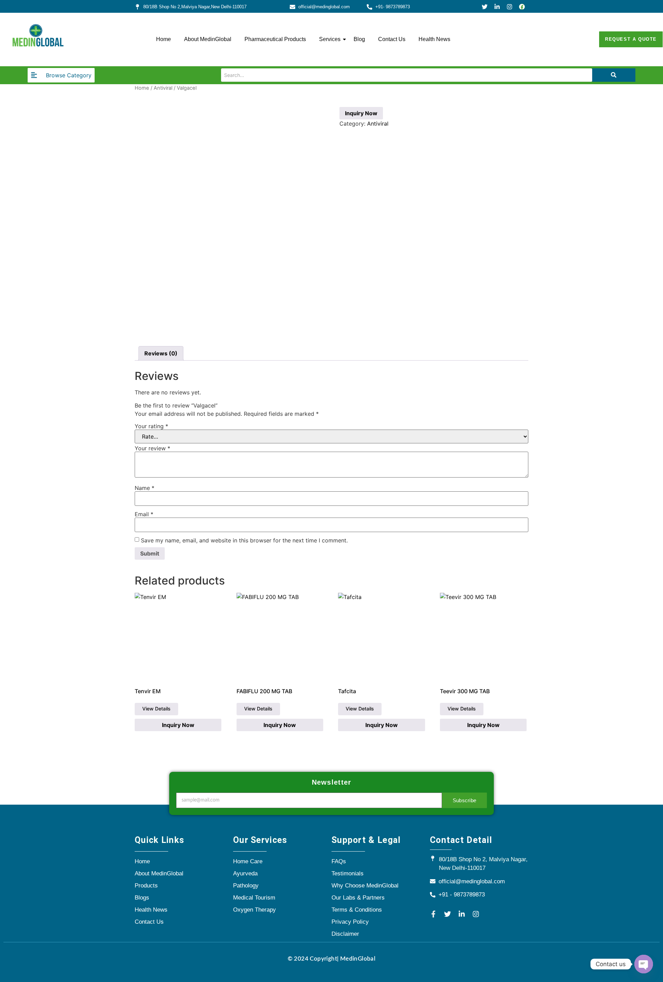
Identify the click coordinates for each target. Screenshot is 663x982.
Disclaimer (345, 934)
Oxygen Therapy (254, 909)
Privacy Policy (350, 922)
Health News (434, 39)
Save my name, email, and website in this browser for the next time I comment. (244, 540)
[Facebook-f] (433, 914)
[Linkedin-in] (497, 7)
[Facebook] (522, 7)
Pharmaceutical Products (275, 39)
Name (144, 488)
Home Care (247, 861)
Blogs (142, 897)
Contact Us (391, 39)
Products (146, 885)
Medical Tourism (254, 897)
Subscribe (465, 800)
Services (329, 39)
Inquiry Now (361, 113)
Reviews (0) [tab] (160, 353)
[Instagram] (509, 7)
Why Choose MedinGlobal (365, 885)
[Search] (613, 75)
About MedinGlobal (207, 39)
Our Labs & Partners (358, 897)
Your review (152, 448)
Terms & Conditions (357, 909)
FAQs (339, 861)
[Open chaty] (643, 964)
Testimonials (348, 873)
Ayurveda (245, 873)
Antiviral (163, 88)
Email (144, 514)
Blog (359, 39)
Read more (156, 709)
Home (163, 39)
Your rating (151, 426)
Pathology (246, 885)
